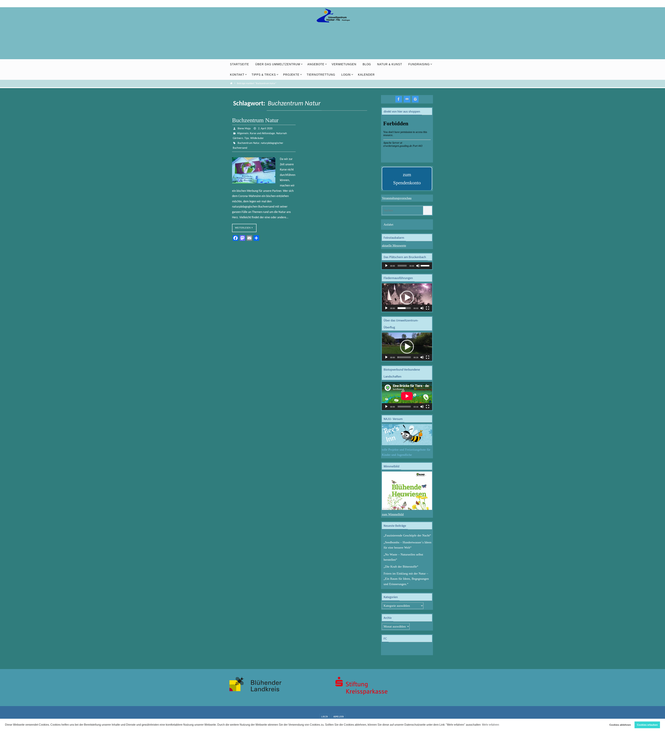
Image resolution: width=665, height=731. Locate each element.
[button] (407, 297)
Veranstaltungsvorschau (396, 198)
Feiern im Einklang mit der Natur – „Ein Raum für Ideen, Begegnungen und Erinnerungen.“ (406, 579)
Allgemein (243, 133)
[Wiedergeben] (386, 265)
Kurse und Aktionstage (262, 133)
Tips (246, 138)
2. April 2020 (265, 128)
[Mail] (407, 99)
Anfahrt (388, 224)
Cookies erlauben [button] (647, 724)
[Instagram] (415, 99)
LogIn (324, 716)
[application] (407, 265)
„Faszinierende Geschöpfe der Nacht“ (407, 535)
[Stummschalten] (418, 265)
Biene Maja (244, 128)
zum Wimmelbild (393, 514)
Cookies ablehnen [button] (620, 724)
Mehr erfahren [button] (490, 724)
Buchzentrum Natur (255, 120)
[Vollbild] (427, 308)
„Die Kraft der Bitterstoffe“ (401, 566)
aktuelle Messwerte (394, 245)
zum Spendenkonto (407, 179)
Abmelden (338, 716)
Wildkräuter (257, 138)
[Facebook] (398, 99)
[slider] (425, 265)
